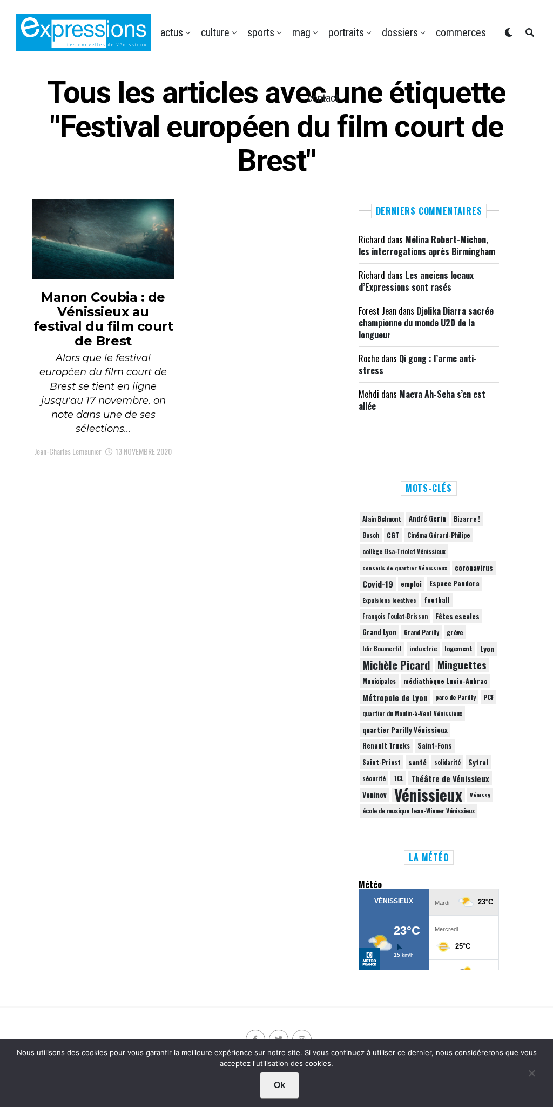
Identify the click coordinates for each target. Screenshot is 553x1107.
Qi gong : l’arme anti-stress (418, 364)
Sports (260, 32)
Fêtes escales (457, 616)
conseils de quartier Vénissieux (404, 567)
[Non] (531, 1076)
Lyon (487, 648)
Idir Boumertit (382, 648)
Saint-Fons (434, 746)
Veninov (374, 794)
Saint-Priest (381, 762)
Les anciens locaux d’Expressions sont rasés (416, 281)
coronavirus (474, 567)
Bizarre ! (467, 519)
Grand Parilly (421, 632)
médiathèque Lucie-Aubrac (445, 681)
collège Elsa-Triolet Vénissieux (404, 551)
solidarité (447, 762)
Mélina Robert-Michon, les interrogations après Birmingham (427, 245)
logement (458, 648)
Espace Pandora (454, 583)
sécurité (374, 778)
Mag (301, 32)
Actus (171, 32)
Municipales (379, 680)
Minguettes (462, 665)
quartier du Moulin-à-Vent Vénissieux (412, 713)
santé (417, 762)
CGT (393, 535)
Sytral (478, 762)
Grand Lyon (379, 632)
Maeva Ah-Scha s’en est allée (422, 400)
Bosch (370, 534)
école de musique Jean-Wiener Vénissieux (418, 810)
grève (455, 632)
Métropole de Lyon (395, 697)
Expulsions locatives (389, 600)
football (437, 600)
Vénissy (480, 794)
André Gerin (427, 519)
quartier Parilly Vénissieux (405, 729)
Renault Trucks (386, 746)
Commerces (461, 32)
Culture (215, 32)
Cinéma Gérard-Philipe (438, 534)
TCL (398, 778)
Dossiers (400, 32)
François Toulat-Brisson (395, 616)
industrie (423, 648)
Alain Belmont (381, 518)
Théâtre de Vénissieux (450, 778)
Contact (323, 97)
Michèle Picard (396, 665)
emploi (411, 583)
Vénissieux (428, 795)
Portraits (346, 32)
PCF (488, 697)
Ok (279, 1085)
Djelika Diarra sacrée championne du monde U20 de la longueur (426, 323)
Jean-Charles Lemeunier (68, 451)
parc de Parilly (455, 697)
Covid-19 (377, 584)
